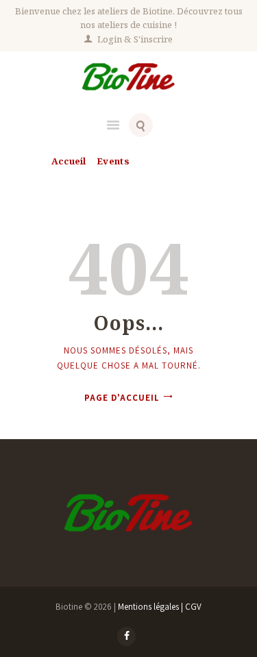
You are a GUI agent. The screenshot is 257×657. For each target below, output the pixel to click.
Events (113, 161)
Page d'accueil (122, 398)
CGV (193, 606)
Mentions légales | (151, 606)
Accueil (68, 161)
